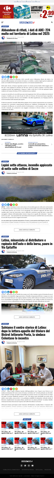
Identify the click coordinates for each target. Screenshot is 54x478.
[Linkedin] (8, 77)
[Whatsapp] (14, 77)
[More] (16, 77)
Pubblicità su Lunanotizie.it (11, 469)
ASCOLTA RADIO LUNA (17, 1)
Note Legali (39, 469)
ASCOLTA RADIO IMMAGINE (26, 1)
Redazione (48, 469)
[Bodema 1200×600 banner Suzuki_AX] (27, 137)
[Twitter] (5, 77)
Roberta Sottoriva (12, 173)
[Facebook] (3, 77)
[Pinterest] (11, 77)
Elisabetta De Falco (12, 38)
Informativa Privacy (28, 469)
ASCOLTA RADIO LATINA (36, 1)
